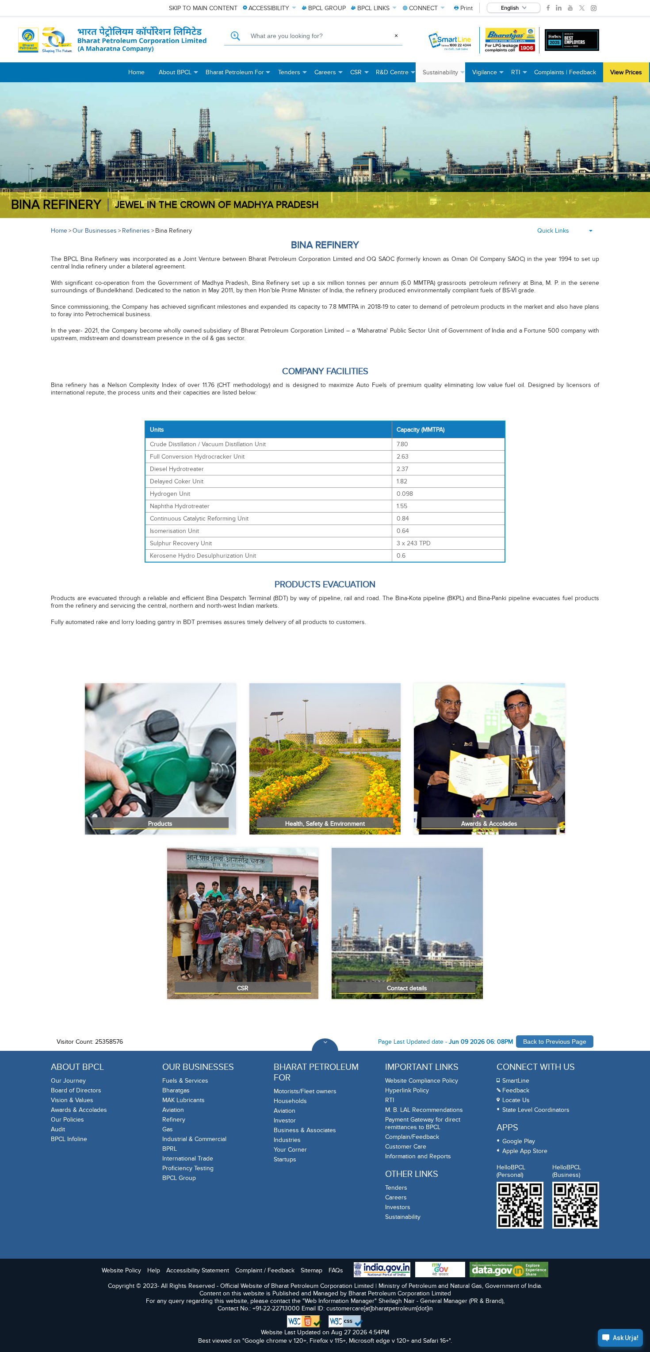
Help (153, 1270)
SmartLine (515, 1080)
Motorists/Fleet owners (305, 1091)
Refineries (136, 230)
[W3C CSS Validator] (346, 1321)
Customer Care (405, 1146)
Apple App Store (524, 1151)
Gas (167, 1129)
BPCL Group (179, 1178)
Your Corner (290, 1149)
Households (290, 1101)
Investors (397, 1207)
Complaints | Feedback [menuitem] (565, 72)
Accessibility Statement (197, 1270)
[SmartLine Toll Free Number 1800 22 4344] (450, 40)
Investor (285, 1120)
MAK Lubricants (183, 1100)
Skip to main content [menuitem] (203, 8)
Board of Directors (76, 1090)
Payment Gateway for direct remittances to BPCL (422, 1123)
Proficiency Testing (188, 1168)
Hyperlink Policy (407, 1090)
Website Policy (121, 1270)
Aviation (173, 1110)
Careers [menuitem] (328, 75)
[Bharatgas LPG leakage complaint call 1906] (510, 40)
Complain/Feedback (412, 1137)
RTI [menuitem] (519, 75)
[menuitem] (463, 8)
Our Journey (68, 1080)
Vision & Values (72, 1100)
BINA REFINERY (56, 205)
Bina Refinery (173, 230)
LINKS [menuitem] (373, 8)
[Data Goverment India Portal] (509, 1270)
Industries (287, 1140)
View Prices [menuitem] (626, 72)
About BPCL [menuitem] (179, 75)
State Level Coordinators (536, 1110)
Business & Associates (305, 1130)
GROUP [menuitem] (327, 8)
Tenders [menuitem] (292, 75)
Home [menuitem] (136, 72)
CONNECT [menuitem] (423, 8)
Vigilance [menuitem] (488, 75)
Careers (396, 1197)
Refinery (173, 1119)
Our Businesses (95, 230)
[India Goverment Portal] (382, 1270)
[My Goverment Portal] (440, 1270)
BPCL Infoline (69, 1139)
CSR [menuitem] (359, 75)
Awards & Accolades (79, 1110)
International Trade (187, 1158)
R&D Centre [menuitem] (396, 75)
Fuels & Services (185, 1080)
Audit (58, 1129)
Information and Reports (418, 1156)
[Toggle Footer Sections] (325, 1051)
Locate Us (516, 1100)
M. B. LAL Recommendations (424, 1110)
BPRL (169, 1149)
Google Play (518, 1141)
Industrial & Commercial (194, 1139)
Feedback (515, 1090)
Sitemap (311, 1270)
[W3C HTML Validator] (304, 1321)
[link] (548, 8)
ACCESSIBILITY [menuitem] (269, 8)
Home (59, 230)
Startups (285, 1159)
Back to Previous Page (554, 1041)
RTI (389, 1100)
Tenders (396, 1187)
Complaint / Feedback (264, 1270)
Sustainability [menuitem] (444, 75)
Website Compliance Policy (421, 1080)
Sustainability (403, 1217)
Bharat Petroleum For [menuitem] (238, 75)
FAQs (336, 1270)
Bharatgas (176, 1090)
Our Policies (67, 1119)
